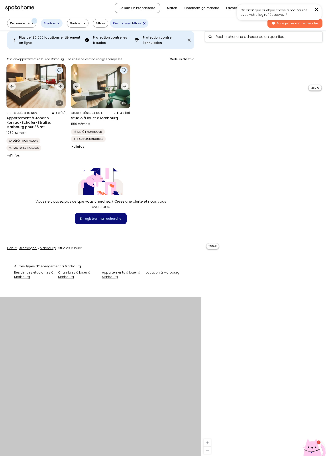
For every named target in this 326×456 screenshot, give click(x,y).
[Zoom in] (207, 442)
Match (172, 8)
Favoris (232, 8)
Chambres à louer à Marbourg (74, 274)
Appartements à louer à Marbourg (121, 274)
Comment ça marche (201, 8)
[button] (21, 23)
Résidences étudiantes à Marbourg (33, 274)
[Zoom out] (207, 450)
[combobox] (263, 36)
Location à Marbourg (162, 272)
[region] (263, 242)
